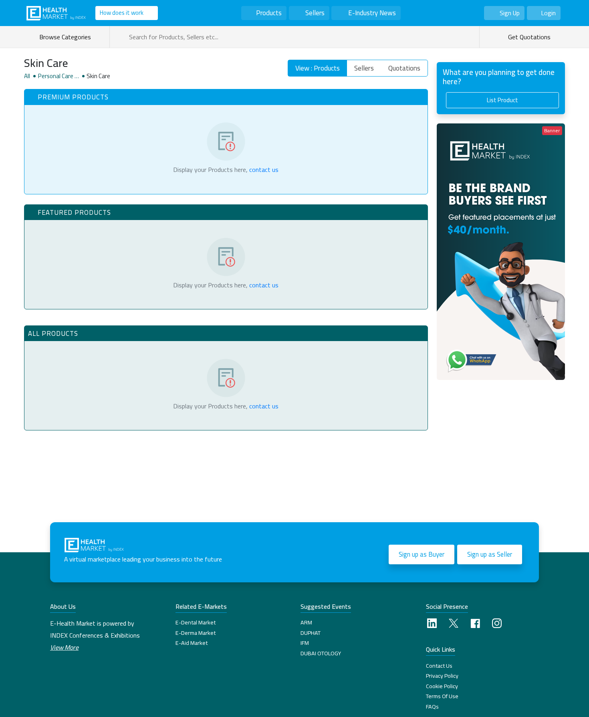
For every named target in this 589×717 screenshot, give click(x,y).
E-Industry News (372, 12)
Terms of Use (442, 696)
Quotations (404, 68)
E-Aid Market (191, 643)
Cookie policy (442, 686)
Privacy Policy (442, 676)
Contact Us (439, 665)
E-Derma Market (195, 633)
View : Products (317, 68)
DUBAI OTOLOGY (321, 653)
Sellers (315, 12)
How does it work (121, 12)
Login (548, 13)
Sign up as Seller (489, 554)
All (27, 76)
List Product (502, 100)
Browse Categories (67, 37)
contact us (263, 170)
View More (64, 647)
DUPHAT (311, 633)
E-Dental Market (195, 622)
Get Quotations (528, 37)
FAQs (432, 706)
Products (269, 12)
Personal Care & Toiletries (58, 76)
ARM (306, 622)
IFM (305, 643)
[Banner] (501, 250)
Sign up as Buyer (421, 554)
